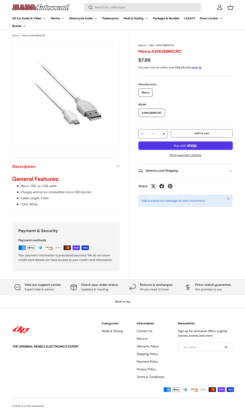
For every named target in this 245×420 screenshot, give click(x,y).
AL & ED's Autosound (32, 406)
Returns (142, 339)
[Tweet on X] (153, 186)
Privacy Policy (146, 369)
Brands (17, 26)
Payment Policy (147, 362)
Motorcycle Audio (81, 18)
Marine (55, 18)
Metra (142, 45)
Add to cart (201, 133)
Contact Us (144, 331)
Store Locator (209, 18)
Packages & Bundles (166, 18)
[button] (230, 7)
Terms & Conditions (150, 377)
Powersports (110, 18)
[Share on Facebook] (162, 186)
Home (15, 35)
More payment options (185, 155)
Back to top (122, 301)
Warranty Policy (148, 346)
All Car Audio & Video (26, 18)
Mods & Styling (133, 18)
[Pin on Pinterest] (170, 186)
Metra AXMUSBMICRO (34, 35)
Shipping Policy (147, 354)
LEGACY (189, 18)
